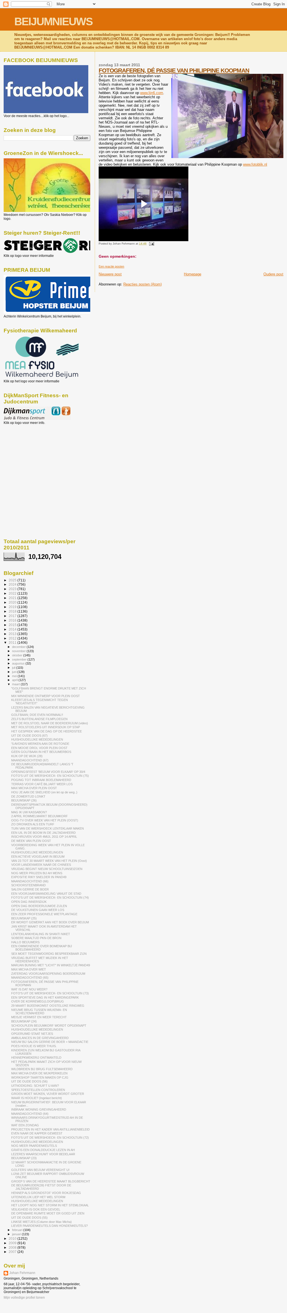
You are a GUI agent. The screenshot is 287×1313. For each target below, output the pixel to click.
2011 (13, 642)
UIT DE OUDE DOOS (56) (29, 1081)
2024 (13, 584)
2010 (13, 1238)
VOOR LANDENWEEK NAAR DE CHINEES (41, 864)
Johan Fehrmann (22, 1273)
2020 (13, 602)
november (19, 651)
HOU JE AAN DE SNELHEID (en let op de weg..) (44, 792)
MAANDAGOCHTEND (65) (29, 977)
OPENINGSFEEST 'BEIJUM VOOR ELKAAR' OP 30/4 (48, 771)
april (15, 680)
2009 (13, 1243)
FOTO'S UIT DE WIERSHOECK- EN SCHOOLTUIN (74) (50, 897)
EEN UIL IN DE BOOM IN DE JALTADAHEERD (43, 832)
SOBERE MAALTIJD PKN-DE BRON (36, 938)
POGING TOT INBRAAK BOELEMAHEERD (41, 780)
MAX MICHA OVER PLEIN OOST (34, 788)
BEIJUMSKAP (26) (24, 800)
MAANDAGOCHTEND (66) (29, 881)
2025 (13, 580)
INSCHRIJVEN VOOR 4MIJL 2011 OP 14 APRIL (44, 836)
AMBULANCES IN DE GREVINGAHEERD (40, 1038)
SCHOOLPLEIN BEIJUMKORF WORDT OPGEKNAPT (48, 1025)
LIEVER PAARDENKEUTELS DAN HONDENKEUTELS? (49, 1225)
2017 (13, 616)
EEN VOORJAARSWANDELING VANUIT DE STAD (46, 893)
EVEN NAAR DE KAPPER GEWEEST (37, 1133)
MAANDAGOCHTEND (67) (29, 760)
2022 (13, 593)
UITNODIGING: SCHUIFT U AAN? (35, 1085)
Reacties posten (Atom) (142, 284)
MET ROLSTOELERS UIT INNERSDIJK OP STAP (45, 727)
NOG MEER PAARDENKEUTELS (34, 1145)
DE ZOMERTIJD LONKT (28, 796)
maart (16, 684)
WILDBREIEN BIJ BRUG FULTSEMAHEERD (42, 1069)
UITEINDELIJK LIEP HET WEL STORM (38, 1197)
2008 (13, 1247)
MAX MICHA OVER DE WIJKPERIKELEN (39, 1073)
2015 (13, 625)
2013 (13, 634)
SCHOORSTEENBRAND (28, 885)
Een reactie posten (111, 266)
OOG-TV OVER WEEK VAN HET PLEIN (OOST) (44, 820)
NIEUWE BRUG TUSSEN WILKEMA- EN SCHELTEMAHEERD (39, 1011)
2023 (13, 589)
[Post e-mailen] (150, 243)
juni (14, 671)
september (19, 659)
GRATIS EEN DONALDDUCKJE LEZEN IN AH (43, 1150)
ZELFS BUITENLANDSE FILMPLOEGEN (39, 719)
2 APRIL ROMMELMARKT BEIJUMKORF (39, 816)
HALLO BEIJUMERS (25, 942)
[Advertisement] (29, 455)
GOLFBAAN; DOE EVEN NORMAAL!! (37, 714)
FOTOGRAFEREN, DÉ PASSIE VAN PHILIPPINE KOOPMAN (174, 70)
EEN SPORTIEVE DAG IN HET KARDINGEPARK (45, 997)
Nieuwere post (110, 274)
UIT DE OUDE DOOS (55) (29, 1217)
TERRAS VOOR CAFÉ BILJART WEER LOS (42, 784)
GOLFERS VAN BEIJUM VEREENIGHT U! (40, 1170)
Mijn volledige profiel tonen (24, 1298)
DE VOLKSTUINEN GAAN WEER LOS (37, 910)
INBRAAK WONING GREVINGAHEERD (38, 1109)
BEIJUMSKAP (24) (24, 1021)
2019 (13, 607)
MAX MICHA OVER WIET (28, 969)
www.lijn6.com (151, 93)
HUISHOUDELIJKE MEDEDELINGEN (37, 739)
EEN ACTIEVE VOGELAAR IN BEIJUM (37, 856)
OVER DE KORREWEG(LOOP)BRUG (37, 1001)
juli (14, 667)
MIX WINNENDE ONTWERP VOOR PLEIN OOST (45, 696)
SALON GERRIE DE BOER (30, 889)
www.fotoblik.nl (255, 164)
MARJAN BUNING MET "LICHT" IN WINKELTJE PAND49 (50, 965)
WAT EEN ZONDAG (25, 1125)
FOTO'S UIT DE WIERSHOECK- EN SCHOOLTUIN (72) (50, 1137)
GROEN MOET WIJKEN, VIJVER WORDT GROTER (47, 1093)
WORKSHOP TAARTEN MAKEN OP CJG (39, 1077)
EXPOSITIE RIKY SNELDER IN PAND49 (38, 877)
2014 (13, 629)
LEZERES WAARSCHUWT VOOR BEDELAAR (43, 1154)
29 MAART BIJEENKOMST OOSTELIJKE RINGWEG (47, 1005)
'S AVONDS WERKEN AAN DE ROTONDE (40, 743)
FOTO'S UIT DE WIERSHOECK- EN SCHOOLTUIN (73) (50, 993)
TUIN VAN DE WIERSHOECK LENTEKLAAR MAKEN (47, 828)
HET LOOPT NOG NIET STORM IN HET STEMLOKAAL (50, 1205)
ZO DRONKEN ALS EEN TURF (32, 824)
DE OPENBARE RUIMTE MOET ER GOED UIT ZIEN (47, 1213)
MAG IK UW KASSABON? (29, 812)
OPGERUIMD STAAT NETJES (32, 1033)
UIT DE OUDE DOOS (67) (29, 735)
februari (17, 1230)
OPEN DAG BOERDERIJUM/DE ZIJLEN (39, 906)
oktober (17, 655)
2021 (13, 598)
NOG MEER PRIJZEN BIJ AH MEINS (36, 873)
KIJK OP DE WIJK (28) (27, 756)
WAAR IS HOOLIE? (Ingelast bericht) (36, 1098)
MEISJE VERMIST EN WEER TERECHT (39, 1017)
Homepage (192, 274)
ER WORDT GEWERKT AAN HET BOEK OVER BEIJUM (50, 922)
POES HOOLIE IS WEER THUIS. (34, 1046)
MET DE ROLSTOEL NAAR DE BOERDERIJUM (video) (49, 723)
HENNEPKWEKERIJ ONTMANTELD (36, 1057)
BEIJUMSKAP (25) (24, 918)
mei (15, 676)
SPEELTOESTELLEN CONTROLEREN (38, 1089)
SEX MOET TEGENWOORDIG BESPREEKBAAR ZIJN (49, 953)
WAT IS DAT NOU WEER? (29, 989)
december (19, 646)
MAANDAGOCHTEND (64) (29, 1113)
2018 (13, 611)
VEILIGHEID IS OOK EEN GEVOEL (35, 1209)
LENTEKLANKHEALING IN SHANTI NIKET (40, 934)
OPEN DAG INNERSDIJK (29, 901)
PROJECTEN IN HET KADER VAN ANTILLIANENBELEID (50, 1129)
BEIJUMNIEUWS (53, 21)
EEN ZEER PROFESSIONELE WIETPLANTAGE (44, 914)
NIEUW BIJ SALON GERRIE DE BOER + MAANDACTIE (49, 1041)
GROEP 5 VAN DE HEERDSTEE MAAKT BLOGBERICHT (50, 1181)
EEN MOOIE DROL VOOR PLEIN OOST (39, 748)
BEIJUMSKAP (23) (24, 1158)
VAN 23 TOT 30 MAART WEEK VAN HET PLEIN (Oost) (49, 860)
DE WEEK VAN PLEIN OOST (31, 840)
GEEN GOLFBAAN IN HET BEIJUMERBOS (41, 751)
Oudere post (273, 274)
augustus (19, 663)
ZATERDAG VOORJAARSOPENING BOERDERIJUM (48, 973)
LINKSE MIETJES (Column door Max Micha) (41, 1221)
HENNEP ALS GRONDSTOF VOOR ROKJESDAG (46, 1193)
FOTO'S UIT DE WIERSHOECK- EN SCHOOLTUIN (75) (50, 775)
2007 (13, 1251)
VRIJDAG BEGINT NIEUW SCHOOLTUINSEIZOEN (46, 869)
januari (17, 1234)
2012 (13, 638)
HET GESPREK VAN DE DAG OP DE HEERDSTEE (46, 731)
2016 (13, 620)
